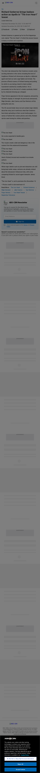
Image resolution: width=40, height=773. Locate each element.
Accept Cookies (20, 769)
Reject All (20, 764)
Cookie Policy (25, 755)
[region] (20, 754)
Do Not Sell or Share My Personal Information (20, 758)
